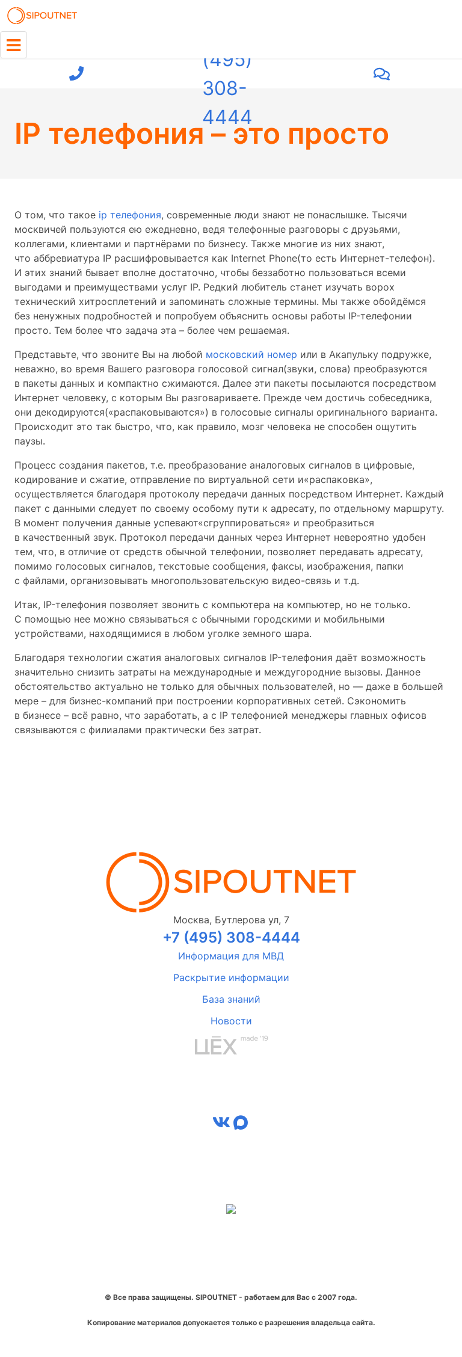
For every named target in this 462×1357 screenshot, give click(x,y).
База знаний (231, 999)
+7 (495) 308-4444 (227, 74)
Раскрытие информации (231, 977)
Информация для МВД (231, 956)
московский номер (251, 354)
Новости (231, 1021)
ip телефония (130, 215)
